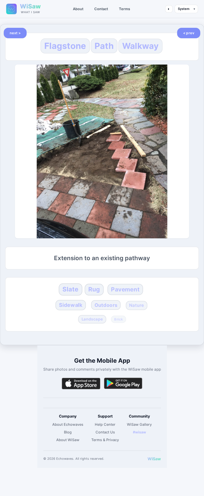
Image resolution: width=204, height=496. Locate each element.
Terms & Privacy (105, 440)
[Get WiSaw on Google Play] (123, 383)
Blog (68, 432)
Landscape (92, 319)
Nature (136, 305)
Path (104, 46)
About (78, 9)
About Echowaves (67, 424)
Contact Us (105, 432)
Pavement (125, 289)
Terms (124, 9)
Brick (118, 319)
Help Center (105, 424)
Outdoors (106, 305)
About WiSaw (67, 440)
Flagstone (65, 46)
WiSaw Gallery (139, 424)
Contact (101, 9)
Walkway (140, 46)
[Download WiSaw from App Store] (80, 383)
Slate (70, 289)
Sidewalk (70, 305)
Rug (94, 289)
